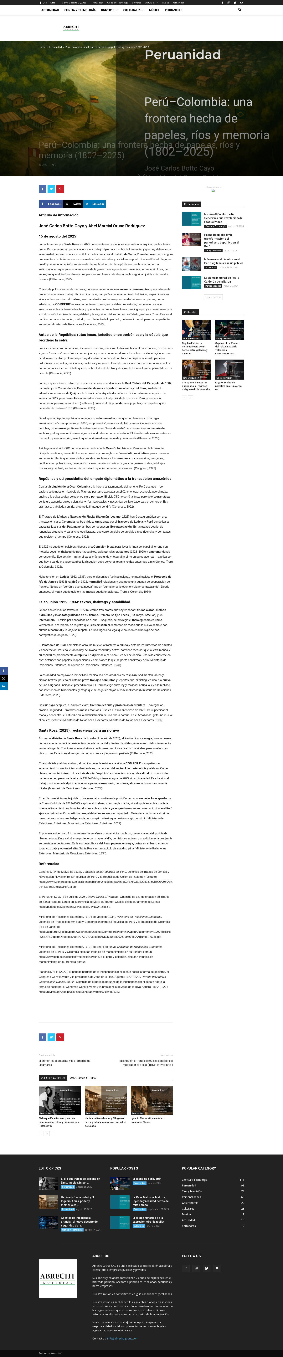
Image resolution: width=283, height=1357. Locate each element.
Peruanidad (178, 2)
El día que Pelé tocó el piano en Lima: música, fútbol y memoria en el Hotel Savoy (59, 1122)
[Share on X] (4, 678)
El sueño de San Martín (147, 1178)
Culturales (150, 2)
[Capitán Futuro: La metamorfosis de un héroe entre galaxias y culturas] (196, 330)
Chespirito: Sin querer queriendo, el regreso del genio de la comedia (196, 386)
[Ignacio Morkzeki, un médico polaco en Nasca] (152, 1100)
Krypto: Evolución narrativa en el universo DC (228, 386)
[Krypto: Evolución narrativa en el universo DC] (229, 370)
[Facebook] (222, 2)
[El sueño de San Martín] (120, 1183)
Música (165, 2)
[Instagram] (229, 2)
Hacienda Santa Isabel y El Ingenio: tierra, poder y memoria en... (77, 1201)
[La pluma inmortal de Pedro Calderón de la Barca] (191, 282)
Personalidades (213, 285)
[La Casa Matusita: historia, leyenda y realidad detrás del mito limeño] (120, 1202)
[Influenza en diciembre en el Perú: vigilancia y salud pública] (191, 264)
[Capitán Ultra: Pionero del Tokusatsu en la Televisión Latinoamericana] (229, 330)
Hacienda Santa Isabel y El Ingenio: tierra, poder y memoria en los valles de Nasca (105, 1122)
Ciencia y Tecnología (117, 2)
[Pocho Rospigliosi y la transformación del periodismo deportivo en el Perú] (191, 239)
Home (42, 47)
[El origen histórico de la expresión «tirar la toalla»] (120, 1222)
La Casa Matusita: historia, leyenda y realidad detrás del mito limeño (151, 1201)
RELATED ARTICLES (53, 1078)
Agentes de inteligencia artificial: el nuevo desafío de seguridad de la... (79, 1221)
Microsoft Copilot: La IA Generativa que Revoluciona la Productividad (223, 218)
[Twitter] (235, 2)
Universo (136, 2)
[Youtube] (241, 2)
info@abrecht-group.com (122, 1338)
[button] (239, 10)
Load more (212, 297)
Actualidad (98, 2)
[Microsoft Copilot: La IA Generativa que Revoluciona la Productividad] (191, 219)
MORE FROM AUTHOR (83, 1078)
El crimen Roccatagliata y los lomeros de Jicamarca (64, 1063)
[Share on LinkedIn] (4, 686)
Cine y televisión (213, 250)
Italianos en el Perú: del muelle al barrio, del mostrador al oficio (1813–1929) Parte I (146, 1063)
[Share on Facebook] (4, 671)
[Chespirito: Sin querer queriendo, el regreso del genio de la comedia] (196, 370)
